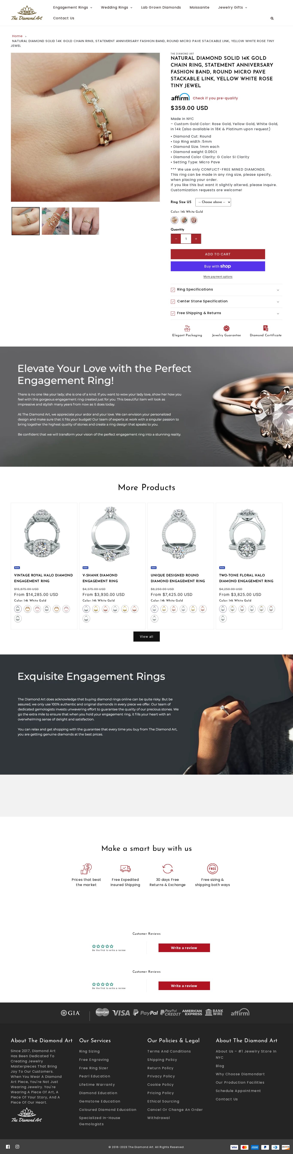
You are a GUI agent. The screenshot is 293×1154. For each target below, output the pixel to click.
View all (146, 637)
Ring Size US (181, 202)
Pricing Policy (160, 1092)
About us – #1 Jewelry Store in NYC (246, 1054)
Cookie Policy (160, 1084)
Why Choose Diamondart (240, 1074)
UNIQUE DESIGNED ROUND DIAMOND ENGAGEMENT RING (178, 578)
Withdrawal (158, 1117)
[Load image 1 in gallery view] (25, 221)
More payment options (218, 276)
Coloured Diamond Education (108, 1109)
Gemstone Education (100, 1101)
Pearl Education (94, 1076)
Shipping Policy (162, 1059)
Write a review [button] (184, 948)
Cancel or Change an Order (175, 1109)
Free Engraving (94, 1059)
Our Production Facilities (240, 1082)
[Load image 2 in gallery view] (55, 221)
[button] (226, 290)
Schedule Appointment (238, 1090)
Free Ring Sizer (94, 1068)
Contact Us (227, 1099)
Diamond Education (98, 1092)
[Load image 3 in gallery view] (85, 221)
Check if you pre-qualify (215, 98)
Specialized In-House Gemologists (100, 1121)
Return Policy (160, 1068)
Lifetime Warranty (97, 1084)
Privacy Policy (161, 1076)
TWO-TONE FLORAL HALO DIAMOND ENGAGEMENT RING (246, 578)
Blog (220, 1065)
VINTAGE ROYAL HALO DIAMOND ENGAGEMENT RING (43, 578)
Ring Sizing (89, 1051)
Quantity (177, 229)
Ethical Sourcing (163, 1101)
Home (17, 36)
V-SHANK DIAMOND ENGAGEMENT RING (100, 578)
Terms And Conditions (169, 1051)
